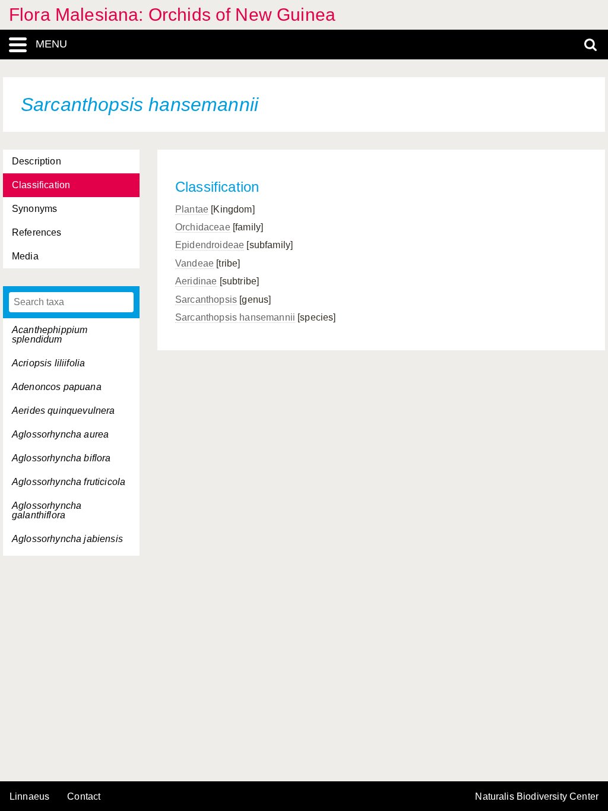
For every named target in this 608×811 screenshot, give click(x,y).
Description (36, 161)
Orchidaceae (202, 227)
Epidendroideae (209, 245)
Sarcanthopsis (206, 299)
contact (83, 796)
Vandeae (194, 263)
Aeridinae (196, 281)
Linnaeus (29, 797)
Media (25, 256)
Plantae (191, 209)
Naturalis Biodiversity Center (536, 797)
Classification (41, 185)
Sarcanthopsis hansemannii (235, 317)
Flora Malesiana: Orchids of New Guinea (172, 14)
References (37, 232)
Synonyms (34, 209)
